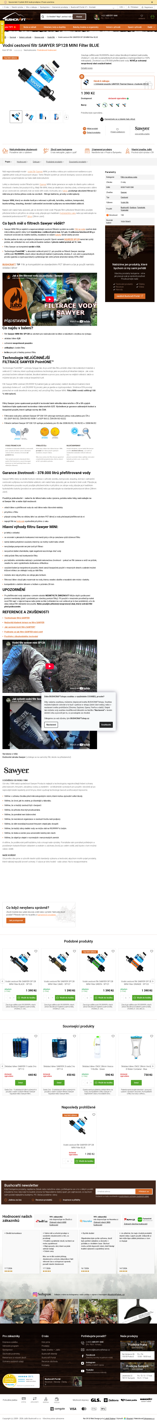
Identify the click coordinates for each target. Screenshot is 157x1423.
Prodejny (45, 1346)
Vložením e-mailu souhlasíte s (122, 1196)
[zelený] (117, 105)
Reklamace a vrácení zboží (14, 1357)
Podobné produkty (54, 162)
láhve (29, 216)
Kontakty (46, 1365)
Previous (2, 981)
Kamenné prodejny (60, 7)
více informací (137, 1347)
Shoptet (129, 1418)
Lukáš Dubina (109, 1418)
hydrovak (20, 521)
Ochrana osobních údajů (13, 1361)
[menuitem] (10, 27)
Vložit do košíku (28, 998)
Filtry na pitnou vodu (129, 177)
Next (153, 981)
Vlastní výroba (17, 7)
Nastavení (51, 725)
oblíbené (141, 18)
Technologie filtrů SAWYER (17, 618)
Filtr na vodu (80, 229)
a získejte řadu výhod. (119, 119)
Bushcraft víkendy (49, 1354)
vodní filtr (32, 171)
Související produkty (77, 162)
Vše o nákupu (31, 7)
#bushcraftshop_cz (116, 1294)
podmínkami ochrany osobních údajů (134, 1196)
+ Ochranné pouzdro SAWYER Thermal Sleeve (121, 84)
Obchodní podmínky (11, 1354)
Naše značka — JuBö (51, 1350)
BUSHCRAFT (9, 264)
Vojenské (124, 210)
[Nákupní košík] (151, 16)
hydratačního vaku (68, 213)
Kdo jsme (46, 1342)
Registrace (148, 7)
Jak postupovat (16, 920)
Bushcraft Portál (77, 7)
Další (150, 27)
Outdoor (133, 207)
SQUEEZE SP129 (72, 239)
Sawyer (39, 171)
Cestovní (124, 197)
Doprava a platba (9, 1342)
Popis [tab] (7, 162)
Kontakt (92, 7)
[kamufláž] (111, 105)
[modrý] (104, 105)
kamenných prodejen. (46, 915)
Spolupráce (45, 7)
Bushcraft (125, 207)
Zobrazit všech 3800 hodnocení (102, 1223)
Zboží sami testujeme (61, 149)
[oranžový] (124, 105)
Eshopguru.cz (149, 1418)
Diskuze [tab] (36, 162)
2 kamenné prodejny (102, 149)
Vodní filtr (125, 202)
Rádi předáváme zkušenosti (23, 149)
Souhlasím (106, 725)
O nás (6, 7)
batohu (58, 235)
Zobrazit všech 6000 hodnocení (58, 1223)
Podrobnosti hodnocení (46, 50)
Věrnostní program (10, 1346)
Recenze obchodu (50, 1361)
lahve (65, 191)
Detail (20, 1083)
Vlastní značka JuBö (141, 149)
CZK (121, 7)
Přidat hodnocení (96, 881)
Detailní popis (87, 68)
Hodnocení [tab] (21, 162)
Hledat (79, 17)
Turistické (141, 207)
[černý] (98, 105)
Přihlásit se (144, 1191)
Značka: (142, 129)
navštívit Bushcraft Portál (128, 296)
